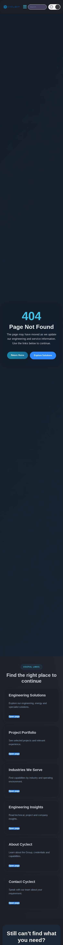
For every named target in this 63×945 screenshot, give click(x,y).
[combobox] (37, 7)
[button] (54, 7)
